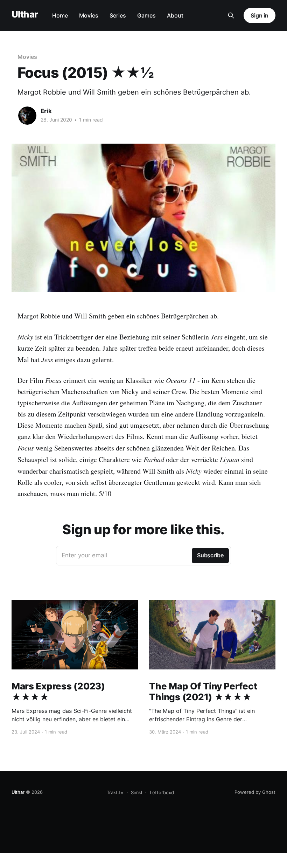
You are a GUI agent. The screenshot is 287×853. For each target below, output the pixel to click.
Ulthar (25, 14)
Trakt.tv (115, 792)
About (175, 15)
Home (60, 15)
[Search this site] (231, 15)
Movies (88, 15)
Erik (46, 111)
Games (146, 15)
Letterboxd (162, 792)
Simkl (136, 792)
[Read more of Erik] (27, 115)
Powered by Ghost (254, 792)
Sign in (259, 15)
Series (118, 15)
